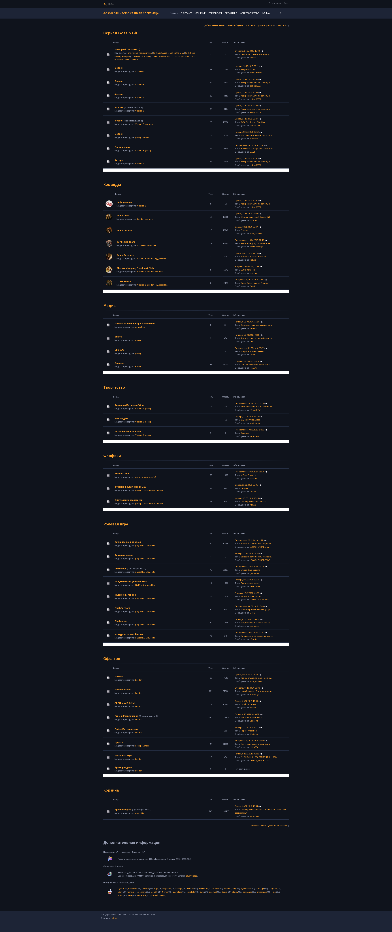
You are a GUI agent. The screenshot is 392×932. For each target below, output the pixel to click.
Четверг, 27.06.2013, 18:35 (247, 498)
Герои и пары (122, 147)
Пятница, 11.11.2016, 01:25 (247, 754)
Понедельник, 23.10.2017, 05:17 (249, 472)
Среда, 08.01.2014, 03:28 (246, 674)
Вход (286, 3)
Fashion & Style (123, 755)
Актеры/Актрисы (125, 702)
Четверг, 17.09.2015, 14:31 (247, 727)
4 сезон (119, 107)
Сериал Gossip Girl (120, 33)
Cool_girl (260, 888)
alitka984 (254, 747)
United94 (254, 721)
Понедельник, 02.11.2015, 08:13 (249, 403)
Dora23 (154, 892)
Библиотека (122, 473)
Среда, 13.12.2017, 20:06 (246, 79)
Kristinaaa (203, 888)
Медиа (109, 306)
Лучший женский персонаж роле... (257, 636)
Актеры (119, 160)
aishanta (190, 888)
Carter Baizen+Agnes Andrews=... (256, 283)
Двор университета (250, 583)
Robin (252, 355)
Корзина (111, 790)
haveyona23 (191, 876)
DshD (252, 613)
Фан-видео (121, 418)
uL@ (156, 888)
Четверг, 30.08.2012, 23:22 (247, 580)
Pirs (251, 341)
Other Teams (124, 281)
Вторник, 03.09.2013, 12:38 (247, 266)
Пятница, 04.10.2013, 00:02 (247, 619)
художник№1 (161, 258)
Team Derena (124, 230)
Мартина (166, 888)
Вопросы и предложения (252, 351)
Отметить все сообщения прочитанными (268, 825)
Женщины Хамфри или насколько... (257, 148)
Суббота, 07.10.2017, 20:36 (247, 688)
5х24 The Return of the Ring (253, 122)
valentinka (133, 888)
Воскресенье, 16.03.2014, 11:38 (249, 145)
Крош (120, 895)
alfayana (273, 888)
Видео (118, 336)
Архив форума (123, 809)
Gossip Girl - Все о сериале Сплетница (131, 13)
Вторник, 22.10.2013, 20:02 (247, 361)
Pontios (216, 888)
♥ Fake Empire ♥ (248, 475)
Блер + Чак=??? (248, 69)
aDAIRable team (126, 242)
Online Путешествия (126, 729)
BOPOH (253, 328)
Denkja (178, 888)
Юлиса (253, 708)
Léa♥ (120, 892)
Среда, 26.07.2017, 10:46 (246, 701)
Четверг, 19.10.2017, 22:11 (246, 66)
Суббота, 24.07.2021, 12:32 (247, 51)
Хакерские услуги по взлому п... (256, 82)
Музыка (119, 676)
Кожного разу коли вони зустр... (256, 609)
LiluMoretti (151, 245)
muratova (254, 139)
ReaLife (253, 368)
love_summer (256, 233)
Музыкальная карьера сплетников (135, 323)
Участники (250, 25)
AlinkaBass (255, 586)
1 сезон (119, 67)
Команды (112, 184)
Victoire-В (139, 71)
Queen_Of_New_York (259, 600)
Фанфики (112, 456)
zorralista (191, 892)
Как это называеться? (251, 717)
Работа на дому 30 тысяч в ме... (256, 243)
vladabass (255, 423)
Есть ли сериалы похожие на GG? (257, 365)
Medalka (254, 734)
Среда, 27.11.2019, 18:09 (246, 213)
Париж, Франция (249, 731)
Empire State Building (250, 570)
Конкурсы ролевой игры (129, 634)
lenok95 (145, 888)
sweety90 (213, 892)
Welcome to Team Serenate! (253, 256)
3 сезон (119, 94)
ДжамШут (254, 694)
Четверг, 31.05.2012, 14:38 (247, 416)
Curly (202, 892)
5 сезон (119, 120)
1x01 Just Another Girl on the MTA (168, 53)
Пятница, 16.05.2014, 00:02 (247, 714)
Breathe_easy (230, 888)
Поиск (278, 25)
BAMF (253, 152)
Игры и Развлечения (126, 716)
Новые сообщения (234, 25)
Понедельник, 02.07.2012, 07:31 (249, 632)
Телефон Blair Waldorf (251, 596)
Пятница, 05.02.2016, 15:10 (247, 322)
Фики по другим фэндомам (130, 486)
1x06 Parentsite (132, 59)
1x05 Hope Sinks (181, 56)
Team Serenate (125, 255)
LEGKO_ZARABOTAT (260, 547)
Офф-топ (111, 659)
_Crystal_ (254, 639)
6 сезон (119, 134)
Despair (244, 488)
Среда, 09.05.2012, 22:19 (246, 253)
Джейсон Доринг (249, 704)
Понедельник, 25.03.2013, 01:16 (249, 566)
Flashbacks (121, 621)
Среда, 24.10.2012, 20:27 (246, 119)
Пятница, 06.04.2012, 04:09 (247, 335)
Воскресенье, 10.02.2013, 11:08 (249, 279)
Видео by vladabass (250, 420)
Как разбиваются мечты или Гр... (256, 622)
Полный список (158, 895)
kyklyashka (246, 888)
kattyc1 (253, 260)
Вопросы (245, 433)
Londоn (140, 219)
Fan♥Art (244, 230)
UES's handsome (248, 270)
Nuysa (165, 892)
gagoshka (140, 545)
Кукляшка (141, 895)
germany (142, 892)
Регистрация (275, 3)
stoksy (235, 892)
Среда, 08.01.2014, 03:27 (246, 227)
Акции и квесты (124, 555)
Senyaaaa (247, 892)
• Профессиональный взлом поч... (257, 406)
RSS (285, 25)
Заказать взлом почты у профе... (256, 543)
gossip (253, 58)
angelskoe (140, 327)
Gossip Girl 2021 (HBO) (127, 49)
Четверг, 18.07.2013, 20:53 (247, 132)
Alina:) (253, 505)
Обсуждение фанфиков (129, 500)
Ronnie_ (253, 492)
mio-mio (149, 124)
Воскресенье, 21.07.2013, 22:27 (249, 348)
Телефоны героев (125, 594)
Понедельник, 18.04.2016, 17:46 (249, 240)
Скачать (119, 350)
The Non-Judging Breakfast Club (135, 268)
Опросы (119, 363)
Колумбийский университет (131, 581)
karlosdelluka (256, 73)
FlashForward (122, 608)
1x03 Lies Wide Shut (140, 56)
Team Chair (123, 215)
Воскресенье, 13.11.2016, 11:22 (249, 540)
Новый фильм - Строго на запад (256, 691)
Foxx (274, 892)
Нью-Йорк (120, 568)
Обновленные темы (214, 25)
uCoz (114, 918)
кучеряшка (262, 892)
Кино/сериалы (123, 689)
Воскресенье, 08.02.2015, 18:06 (249, 606)
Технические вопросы (128, 431)
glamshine (177, 892)
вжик (130, 895)
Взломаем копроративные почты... (257, 325)
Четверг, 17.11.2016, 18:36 (246, 553)
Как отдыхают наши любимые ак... (257, 338)
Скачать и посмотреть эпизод (255, 54)
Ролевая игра (115, 524)
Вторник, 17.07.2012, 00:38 (247, 593)
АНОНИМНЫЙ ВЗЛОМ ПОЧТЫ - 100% (259, 757)
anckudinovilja (256, 247)
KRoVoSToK (255, 410)
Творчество (114, 387)
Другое (119, 742)
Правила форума (265, 25)
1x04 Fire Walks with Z (161, 56)
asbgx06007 (255, 86)
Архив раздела (123, 767)
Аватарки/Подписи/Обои (129, 405)
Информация (124, 202)
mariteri (130, 892)
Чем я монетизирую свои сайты (256, 744)
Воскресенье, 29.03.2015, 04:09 (249, 740)
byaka (121, 888)
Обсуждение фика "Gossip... (254, 501)
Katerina (139, 366)
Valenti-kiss (255, 125)
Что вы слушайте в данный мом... (257, 678)
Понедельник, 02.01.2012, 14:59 (249, 430)
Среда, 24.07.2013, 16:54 (246, 806)
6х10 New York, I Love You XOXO (256, 135)
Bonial (225, 892)
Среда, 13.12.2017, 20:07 (246, 158)
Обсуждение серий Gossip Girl (255, 217)
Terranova (254, 816)
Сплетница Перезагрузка (140, 53)
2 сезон (119, 81)
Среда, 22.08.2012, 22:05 (246, 485)
